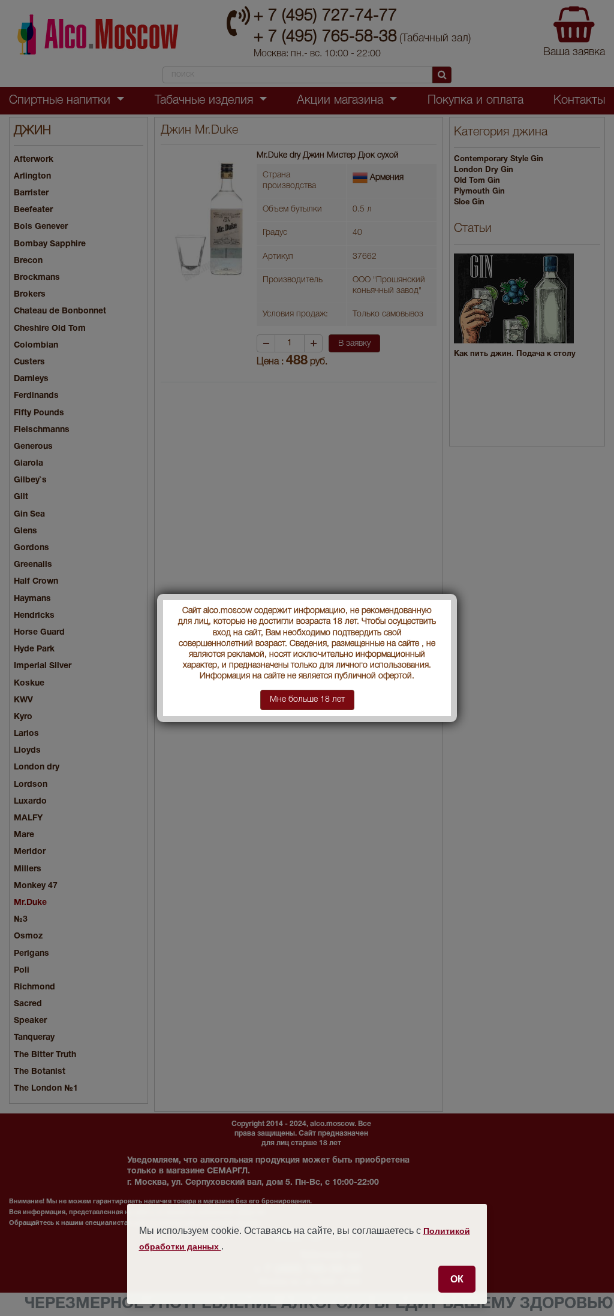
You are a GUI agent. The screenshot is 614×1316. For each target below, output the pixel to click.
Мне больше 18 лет (307, 700)
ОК (456, 1278)
